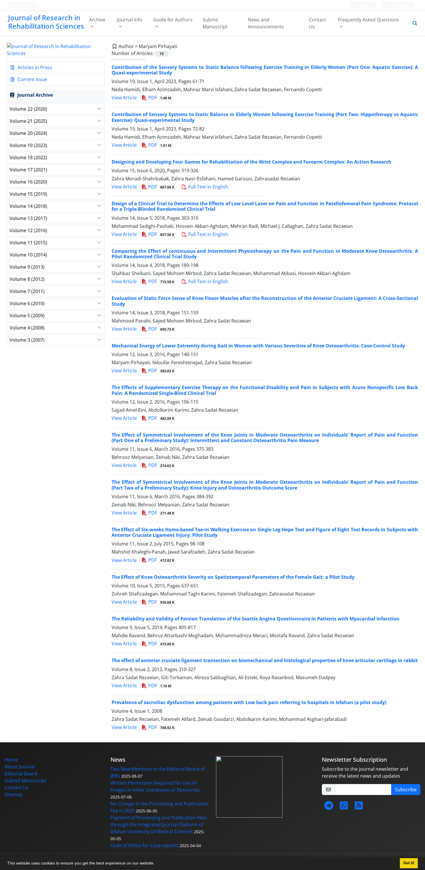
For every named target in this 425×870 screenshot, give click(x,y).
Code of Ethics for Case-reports (144, 845)
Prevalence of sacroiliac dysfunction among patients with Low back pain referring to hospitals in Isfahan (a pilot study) (249, 702)
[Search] (413, 23)
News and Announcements (266, 23)
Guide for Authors (173, 20)
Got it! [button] (408, 863)
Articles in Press (34, 67)
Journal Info (129, 20)
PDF (159, 97)
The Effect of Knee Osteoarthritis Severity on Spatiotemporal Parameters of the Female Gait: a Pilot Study (233, 577)
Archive (97, 20)
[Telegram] (329, 807)
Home (11, 760)
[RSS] (359, 807)
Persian (24, 5)
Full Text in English (207, 187)
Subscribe (406, 789)
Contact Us (317, 23)
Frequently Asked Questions (368, 20)
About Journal (20, 766)
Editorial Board (21, 773)
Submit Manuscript (215, 23)
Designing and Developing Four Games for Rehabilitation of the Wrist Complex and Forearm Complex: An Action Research (251, 162)
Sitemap (14, 794)
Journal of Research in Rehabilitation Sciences (46, 22)
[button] (157, 864)
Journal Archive (35, 95)
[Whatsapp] (344, 807)
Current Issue (31, 79)
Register (401, 5)
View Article (124, 97)
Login (364, 5)
